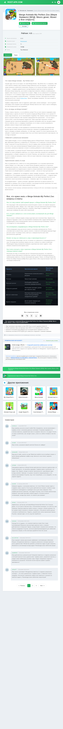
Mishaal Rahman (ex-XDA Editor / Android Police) (24, 357)
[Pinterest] (40, 315)
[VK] (27, 315)
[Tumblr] (36, 315)
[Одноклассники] (31, 315)
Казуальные (23, 41)
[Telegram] (22, 315)
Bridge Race (24, 98)
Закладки (24, 26)
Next (41, 585)
